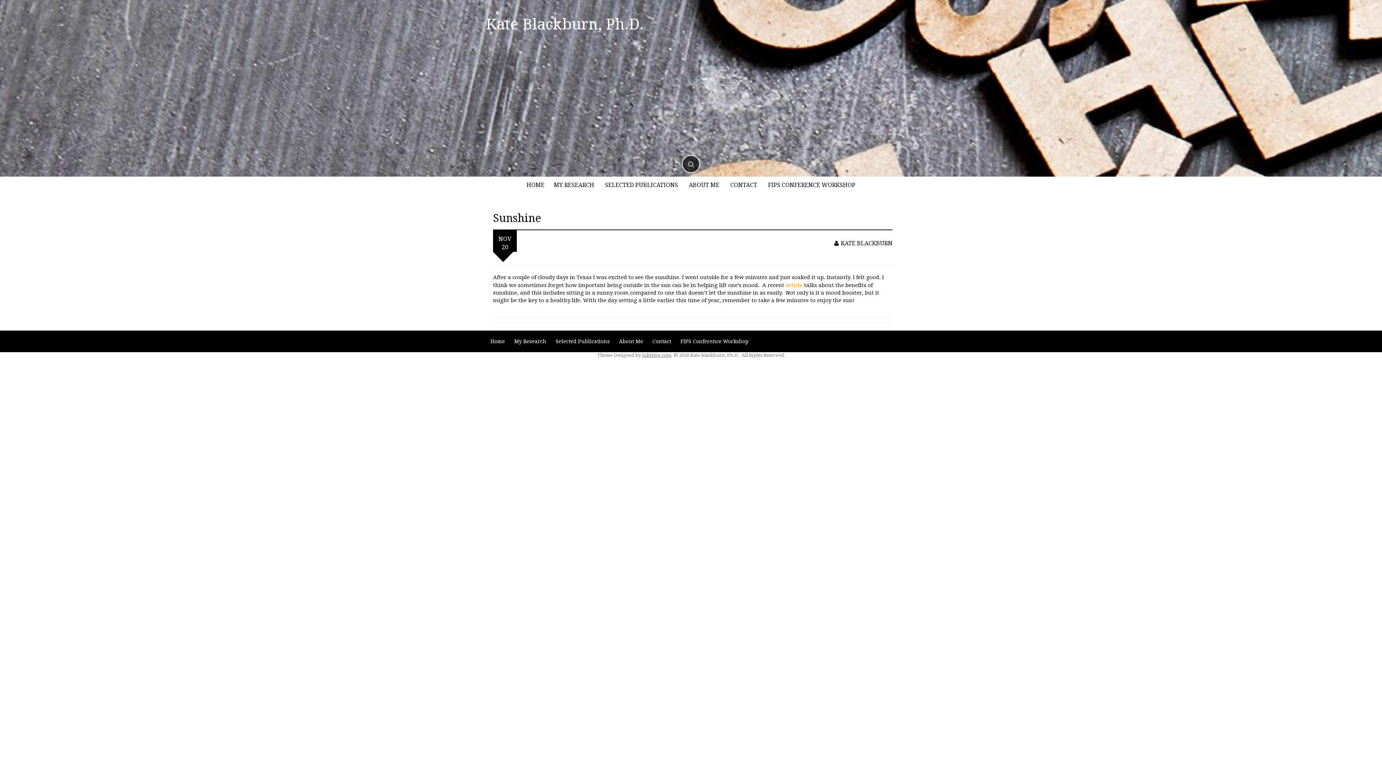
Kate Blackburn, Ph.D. (564, 24)
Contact (743, 185)
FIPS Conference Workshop (811, 185)
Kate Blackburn (867, 243)
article (794, 285)
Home (536, 185)
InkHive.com (656, 355)
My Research (574, 185)
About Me (704, 185)
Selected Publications (641, 185)
